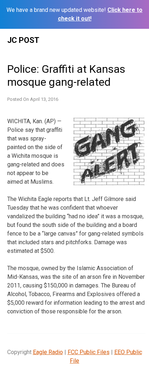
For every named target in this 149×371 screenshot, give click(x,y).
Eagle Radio (48, 352)
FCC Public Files (89, 352)
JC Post (23, 40)
